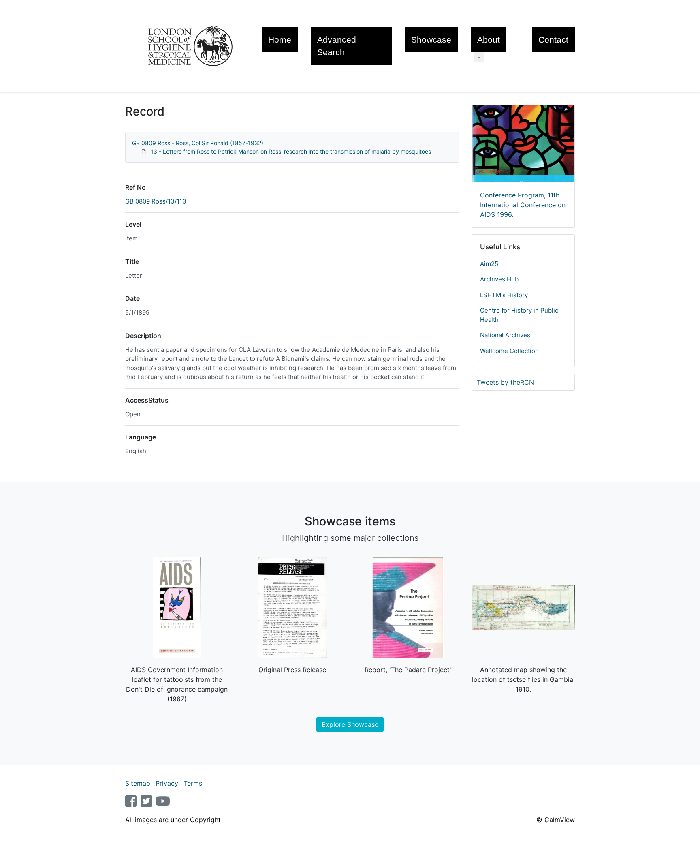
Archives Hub (499, 279)
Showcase (431, 39)
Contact (553, 39)
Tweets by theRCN (505, 382)
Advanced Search (336, 46)
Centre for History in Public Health (519, 314)
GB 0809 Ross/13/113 (155, 201)
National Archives (505, 335)
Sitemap (137, 783)
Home (279, 39)
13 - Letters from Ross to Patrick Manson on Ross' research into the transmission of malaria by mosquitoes (291, 151)
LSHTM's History (504, 295)
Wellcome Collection (509, 351)
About (488, 39)
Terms (193, 783)
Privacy (167, 783)
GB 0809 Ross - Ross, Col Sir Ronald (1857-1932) (197, 142)
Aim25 (489, 264)
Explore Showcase (350, 724)
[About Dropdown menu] (479, 57)
